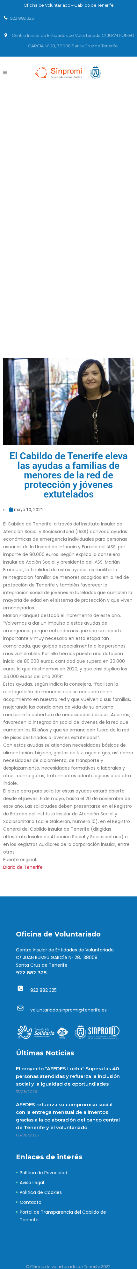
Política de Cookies (41, 1192)
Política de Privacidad (43, 1173)
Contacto (30, 1202)
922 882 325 (31, 973)
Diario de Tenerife (23, 867)
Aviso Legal (32, 1182)
